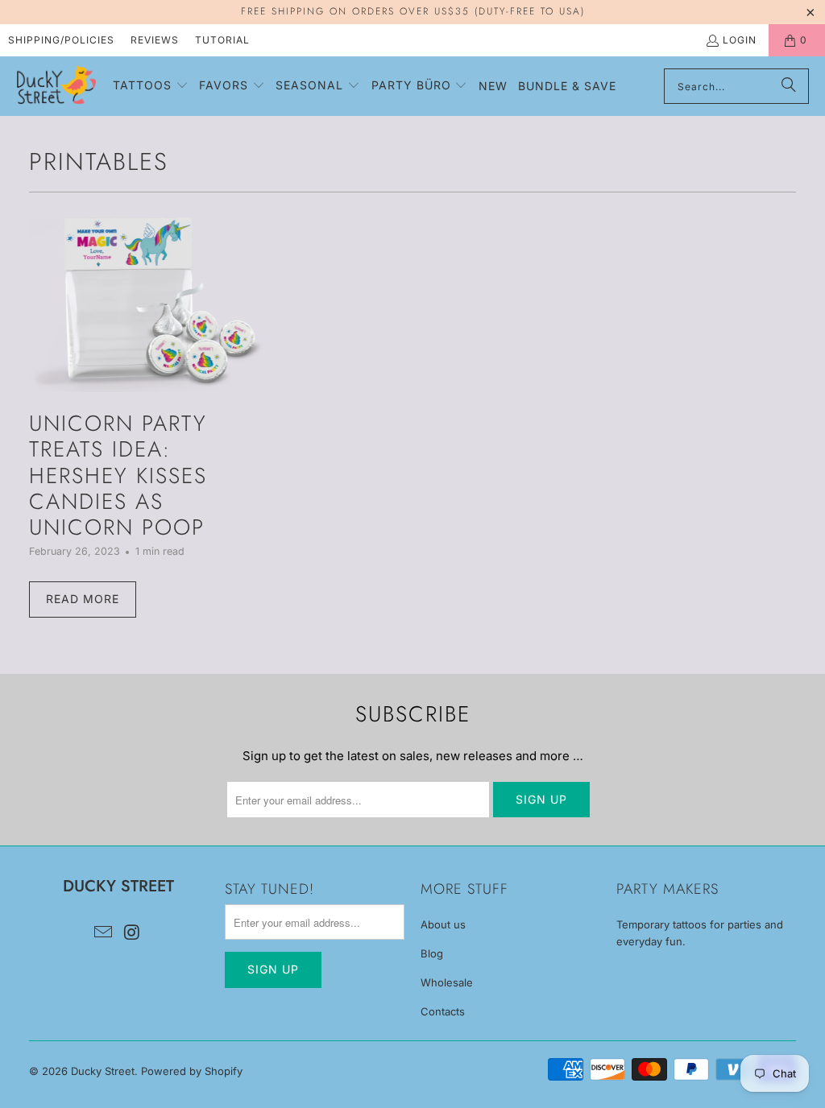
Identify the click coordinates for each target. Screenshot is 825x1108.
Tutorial (222, 40)
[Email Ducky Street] (104, 933)
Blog (432, 953)
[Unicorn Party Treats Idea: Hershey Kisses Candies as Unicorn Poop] (151, 300)
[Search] (789, 86)
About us (443, 924)
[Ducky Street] (56, 86)
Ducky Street (103, 1071)
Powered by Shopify (192, 1071)
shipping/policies (61, 40)
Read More (82, 599)
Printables (98, 161)
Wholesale (447, 982)
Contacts (443, 1011)
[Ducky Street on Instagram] (132, 933)
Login (740, 40)
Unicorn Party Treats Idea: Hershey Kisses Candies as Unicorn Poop (118, 475)
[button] (151, 86)
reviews (155, 40)
